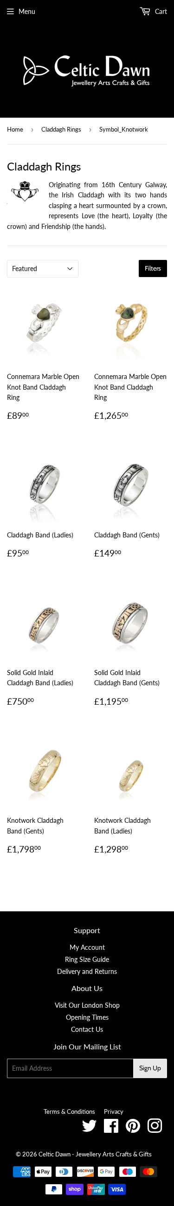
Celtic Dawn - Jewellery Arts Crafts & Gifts (95, 1154)
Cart (160, 11)
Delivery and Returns (87, 971)
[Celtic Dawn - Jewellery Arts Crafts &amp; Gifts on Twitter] (89, 1129)
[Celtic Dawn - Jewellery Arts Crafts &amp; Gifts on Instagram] (154, 1129)
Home (15, 129)
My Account (87, 947)
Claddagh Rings (61, 129)
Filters (153, 268)
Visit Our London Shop (87, 1005)
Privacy (113, 1111)
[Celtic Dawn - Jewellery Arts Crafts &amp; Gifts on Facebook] (111, 1129)
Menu (27, 11)
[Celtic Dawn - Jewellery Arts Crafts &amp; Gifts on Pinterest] (133, 1129)
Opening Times (87, 1017)
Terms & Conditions (69, 1111)
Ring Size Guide (87, 959)
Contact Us (87, 1029)
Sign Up (150, 1068)
